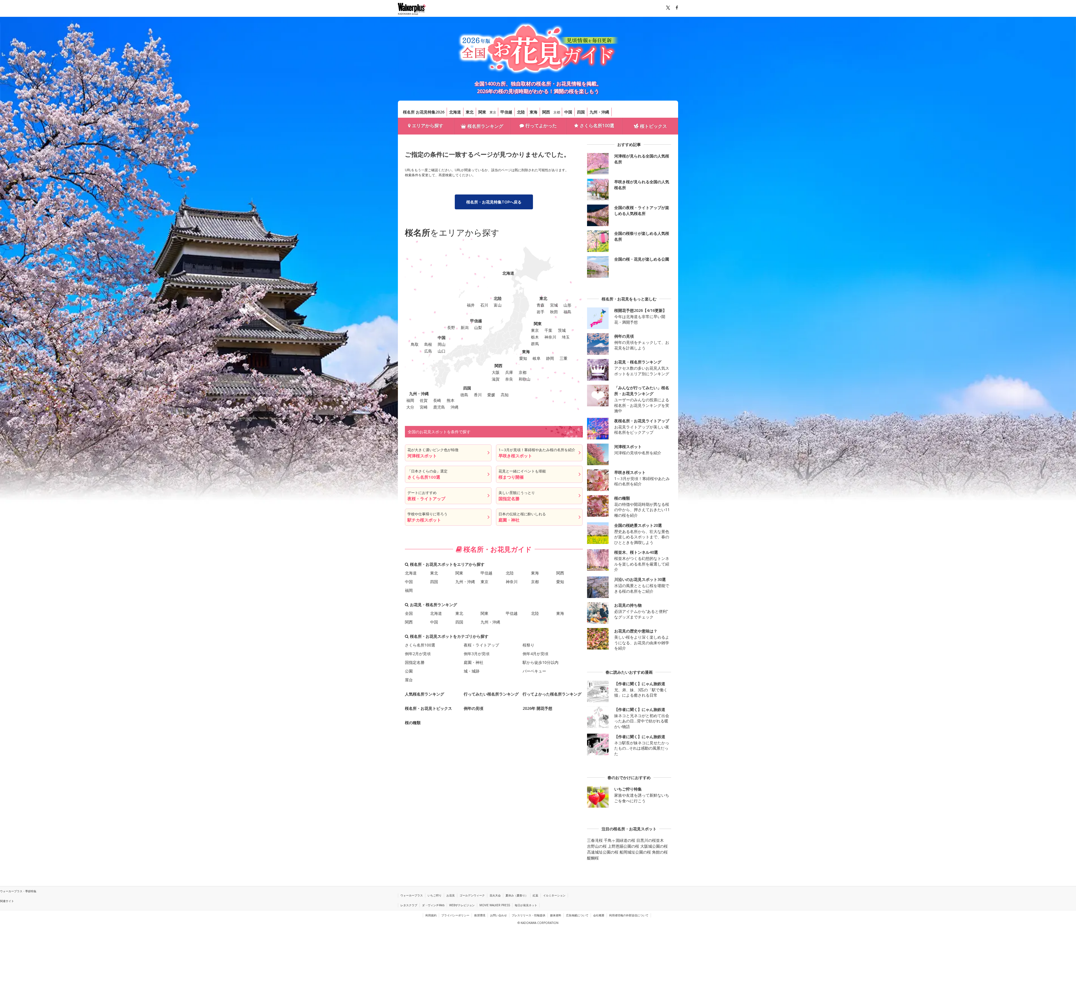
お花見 (450, 895)
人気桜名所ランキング (424, 694)
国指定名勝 (415, 662)
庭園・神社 (473, 662)
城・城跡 (471, 671)
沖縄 (454, 407)
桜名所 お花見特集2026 (423, 112)
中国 (568, 112)
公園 (409, 671)
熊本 (450, 400)
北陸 (521, 112)
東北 (470, 112)
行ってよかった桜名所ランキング (552, 694)
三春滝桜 (595, 840)
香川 (478, 394)
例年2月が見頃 (418, 653)
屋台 (409, 679)
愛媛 (491, 394)
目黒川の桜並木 (650, 840)
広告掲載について (577, 915)
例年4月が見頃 (535, 653)
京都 (556, 112)
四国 (581, 112)
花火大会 (495, 895)
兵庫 (509, 372)
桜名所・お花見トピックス (428, 708)
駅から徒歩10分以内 (540, 662)
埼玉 (566, 337)
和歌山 (524, 379)
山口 (442, 351)
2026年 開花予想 (537, 708)
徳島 (464, 394)
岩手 (540, 311)
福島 (567, 311)
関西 (546, 112)
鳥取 (415, 344)
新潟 (465, 327)
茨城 (562, 330)
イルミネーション (554, 895)
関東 (482, 112)
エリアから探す (427, 125)
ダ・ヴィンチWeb (433, 905)
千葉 (548, 330)
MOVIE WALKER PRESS (494, 905)
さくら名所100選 (597, 125)
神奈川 (550, 337)
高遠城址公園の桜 (602, 852)
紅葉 (535, 895)
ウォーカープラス (411, 895)
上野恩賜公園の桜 (623, 846)
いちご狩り (435, 895)
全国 (409, 613)
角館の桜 (660, 852)
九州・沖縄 (599, 112)
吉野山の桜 (597, 846)
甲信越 (506, 112)
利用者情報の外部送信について (628, 915)
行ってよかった (541, 125)
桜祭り (528, 645)
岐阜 (537, 358)
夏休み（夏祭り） (516, 895)
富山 (498, 305)
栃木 (535, 337)
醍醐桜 (593, 858)
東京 (493, 112)
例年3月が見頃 (477, 653)
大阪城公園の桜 (654, 846)
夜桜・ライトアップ (481, 645)
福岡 (410, 400)
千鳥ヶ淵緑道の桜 (619, 840)
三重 (563, 358)
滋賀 (496, 379)
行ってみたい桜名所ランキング (491, 694)
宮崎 (424, 407)
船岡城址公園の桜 (635, 852)
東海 (533, 112)
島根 (428, 344)
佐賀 (424, 400)
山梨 (478, 327)
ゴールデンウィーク (472, 895)
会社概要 (598, 915)
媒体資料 (555, 915)
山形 (567, 305)
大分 (410, 407)
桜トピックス (653, 126)
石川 (484, 305)
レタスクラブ (408, 905)
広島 (428, 351)
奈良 (509, 379)
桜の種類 (413, 722)
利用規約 (431, 915)
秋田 (554, 311)
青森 (540, 305)
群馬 (535, 343)
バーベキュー (534, 671)
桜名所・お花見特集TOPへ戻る (493, 202)
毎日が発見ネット (526, 905)
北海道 (455, 112)
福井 (471, 305)
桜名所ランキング (485, 126)
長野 (451, 327)
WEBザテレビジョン (462, 905)
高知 (505, 394)
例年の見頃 (473, 708)
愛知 (523, 358)
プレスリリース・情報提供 (528, 915)
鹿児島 (439, 407)
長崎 (437, 400)
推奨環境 (479, 915)
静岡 (550, 358)
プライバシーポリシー (455, 915)
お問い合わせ (498, 915)
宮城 (554, 305)
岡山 (442, 344)
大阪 (496, 372)
